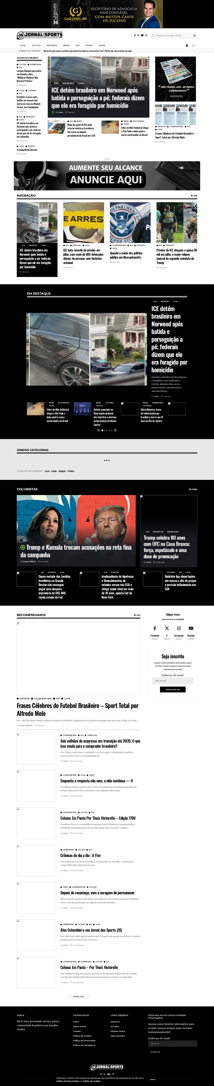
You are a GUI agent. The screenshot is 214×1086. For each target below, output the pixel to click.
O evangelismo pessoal (27, 149)
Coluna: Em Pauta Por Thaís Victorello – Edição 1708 (97, 818)
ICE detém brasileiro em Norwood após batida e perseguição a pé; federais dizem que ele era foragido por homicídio (29, 129)
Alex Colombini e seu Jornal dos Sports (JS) (91, 930)
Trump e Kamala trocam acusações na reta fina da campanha (75, 550)
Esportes (162, 126)
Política (99, 406)
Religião (31, 146)
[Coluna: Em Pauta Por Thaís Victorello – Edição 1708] (36, 823)
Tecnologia (92, 735)
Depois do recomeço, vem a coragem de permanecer (97, 892)
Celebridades (35, 64)
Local (21, 90)
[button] (194, 51)
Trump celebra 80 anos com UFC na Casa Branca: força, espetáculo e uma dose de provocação (167, 547)
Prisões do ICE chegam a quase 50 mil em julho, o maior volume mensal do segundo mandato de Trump (176, 256)
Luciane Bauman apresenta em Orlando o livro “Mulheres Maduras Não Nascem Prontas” (29, 76)
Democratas (158, 532)
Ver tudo (194, 195)
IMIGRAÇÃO (26, 196)
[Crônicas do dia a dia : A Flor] (36, 860)
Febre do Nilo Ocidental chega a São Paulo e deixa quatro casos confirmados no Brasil (134, 131)
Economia (52, 572)
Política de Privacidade (67, 1081)
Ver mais (137, 614)
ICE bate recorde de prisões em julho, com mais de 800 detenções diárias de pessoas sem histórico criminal (83, 256)
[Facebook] (134, 35)
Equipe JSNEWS (29, 561)
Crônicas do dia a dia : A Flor (80, 855)
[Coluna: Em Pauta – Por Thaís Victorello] (36, 972)
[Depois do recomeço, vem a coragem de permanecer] (36, 898)
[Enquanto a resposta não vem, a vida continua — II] (36, 786)
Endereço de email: (173, 675)
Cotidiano (32, 90)
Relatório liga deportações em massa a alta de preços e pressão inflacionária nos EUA (180, 582)
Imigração (30, 117)
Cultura (22, 64)
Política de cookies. (92, 1081)
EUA (20, 67)
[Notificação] (186, 45)
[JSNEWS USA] (40, 35)
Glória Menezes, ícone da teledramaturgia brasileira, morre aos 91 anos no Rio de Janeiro (152, 415)
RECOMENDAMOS (31, 615)
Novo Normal (138, 121)
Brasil (79, 121)
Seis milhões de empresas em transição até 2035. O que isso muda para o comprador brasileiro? (100, 743)
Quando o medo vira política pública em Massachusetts (126, 255)
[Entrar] (181, 45)
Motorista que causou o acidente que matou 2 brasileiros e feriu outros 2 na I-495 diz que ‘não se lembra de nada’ (88, 50)
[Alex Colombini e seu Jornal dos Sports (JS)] (36, 935)
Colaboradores (176, 126)
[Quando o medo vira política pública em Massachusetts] (130, 222)
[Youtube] (191, 631)
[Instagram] (146, 35)
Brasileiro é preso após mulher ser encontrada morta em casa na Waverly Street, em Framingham (28, 102)
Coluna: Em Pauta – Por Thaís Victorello (89, 967)
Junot (61, 112)
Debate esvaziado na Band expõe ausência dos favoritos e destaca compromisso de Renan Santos (105, 417)
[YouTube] (142, 35)
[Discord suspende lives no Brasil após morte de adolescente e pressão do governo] (176, 408)
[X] (138, 35)
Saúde (126, 124)
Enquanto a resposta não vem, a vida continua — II (96, 781)
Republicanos (173, 532)
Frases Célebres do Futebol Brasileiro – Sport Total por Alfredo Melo (175, 135)
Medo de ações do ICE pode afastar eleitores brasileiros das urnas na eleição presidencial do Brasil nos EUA (81, 130)
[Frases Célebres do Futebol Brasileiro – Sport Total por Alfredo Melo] (175, 115)
